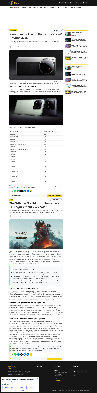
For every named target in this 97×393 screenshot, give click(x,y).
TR (35, 370)
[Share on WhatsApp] (15, 191)
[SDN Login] (81, 3)
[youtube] (59, 3)
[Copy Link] (31, 191)
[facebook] (68, 3)
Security (78, 7)
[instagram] (62, 3)
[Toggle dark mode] (84, 3)
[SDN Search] (86, 3)
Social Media (64, 7)
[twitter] (65, 3)
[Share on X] (21, 191)
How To (46, 7)
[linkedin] (71, 3)
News (11, 199)
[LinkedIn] (74, 375)
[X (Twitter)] (82, 371)
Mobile (24, 7)
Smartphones (13, 30)
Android (35, 7)
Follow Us (75, 3)
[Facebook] (86, 371)
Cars (57, 7)
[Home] (14, 3)
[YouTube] (74, 371)
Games (29, 7)
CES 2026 (72, 7)
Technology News (14, 7)
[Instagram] (78, 371)
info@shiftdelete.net (59, 380)
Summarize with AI (57, 30)
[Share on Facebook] (24, 191)
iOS (41, 7)
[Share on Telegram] (18, 191)
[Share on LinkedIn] (27, 191)
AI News (52, 7)
